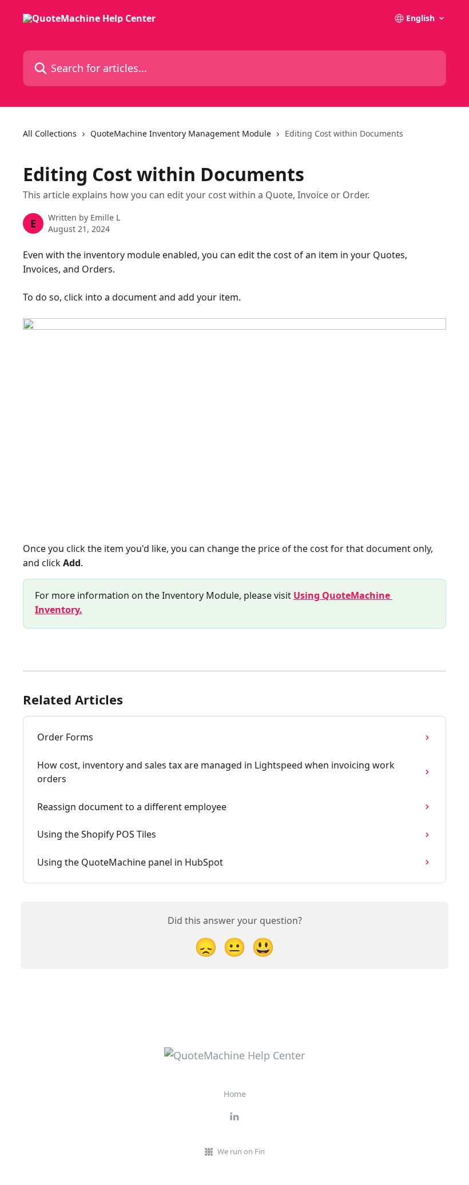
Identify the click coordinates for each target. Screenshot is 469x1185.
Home (235, 1093)
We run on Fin (241, 1151)
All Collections (50, 133)
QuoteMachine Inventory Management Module (180, 133)
